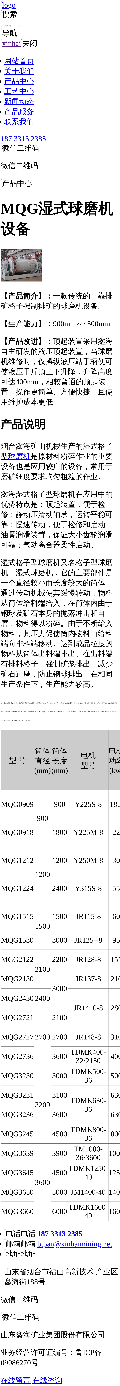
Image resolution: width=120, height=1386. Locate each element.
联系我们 (19, 122)
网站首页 (19, 61)
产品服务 (19, 111)
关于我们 (19, 71)
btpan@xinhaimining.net (74, 1244)
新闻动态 (19, 101)
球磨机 (19, 456)
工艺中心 (19, 91)
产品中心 (19, 81)
